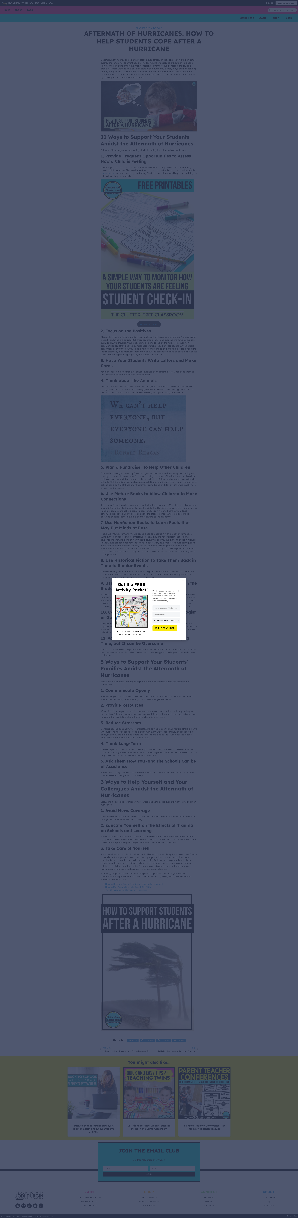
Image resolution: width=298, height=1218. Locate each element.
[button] (183, 581)
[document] (149, 609)
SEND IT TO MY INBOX (165, 628)
